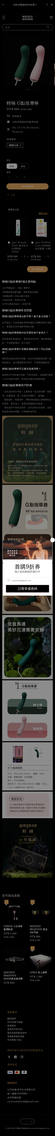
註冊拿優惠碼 (27, 588)
